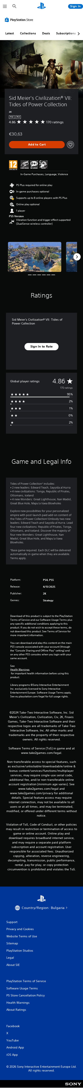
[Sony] (73, 1087)
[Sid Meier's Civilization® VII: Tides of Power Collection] (34, 257)
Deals (46, 33)
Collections (28, 33)
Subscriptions (66, 33)
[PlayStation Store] (19, 19)
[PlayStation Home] (41, 6)
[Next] (77, 256)
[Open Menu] (5, 6)
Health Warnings (20, 669)
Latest (9, 33)
